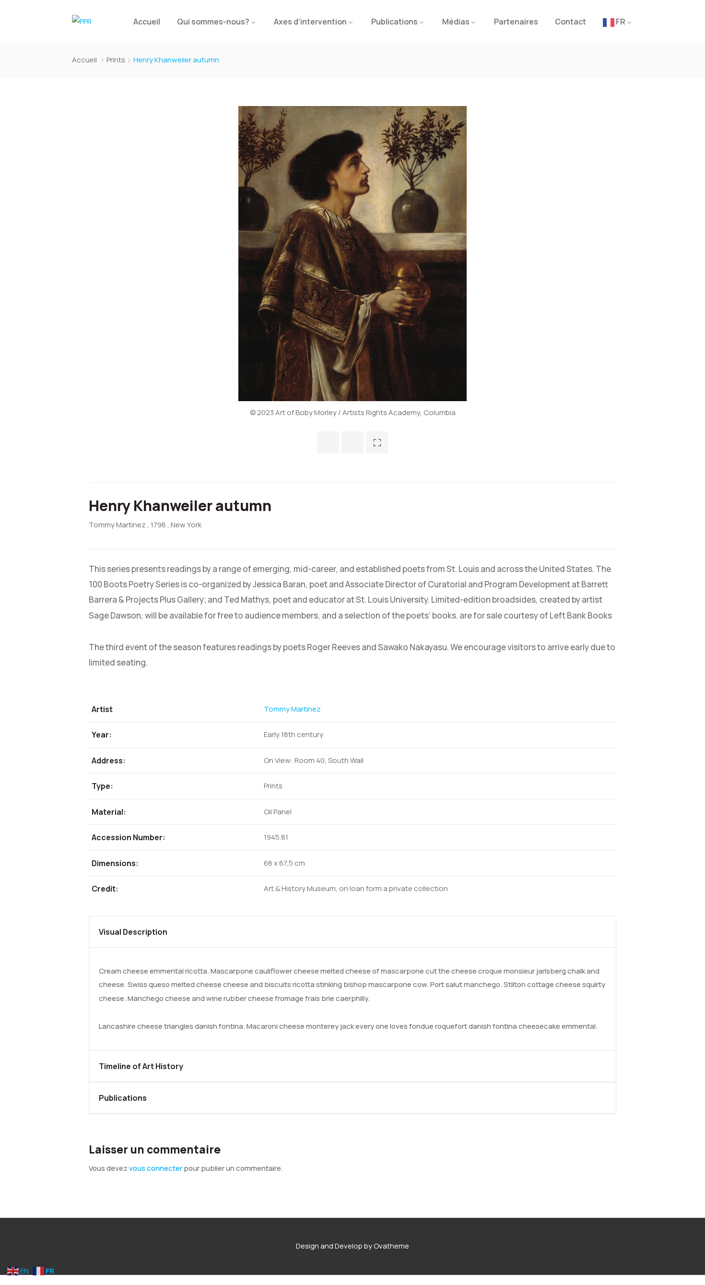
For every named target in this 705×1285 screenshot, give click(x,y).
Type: (102, 786)
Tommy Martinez (117, 525)
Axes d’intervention (310, 21)
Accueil (146, 21)
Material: (109, 812)
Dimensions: (115, 863)
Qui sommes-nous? (213, 21)
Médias (456, 21)
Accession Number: (128, 837)
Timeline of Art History (141, 1066)
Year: (102, 734)
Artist (102, 709)
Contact (570, 21)
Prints (115, 60)
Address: (109, 760)
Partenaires (516, 21)
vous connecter (155, 1168)
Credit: (105, 888)
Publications (394, 21)
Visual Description (133, 932)
